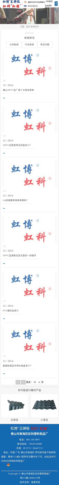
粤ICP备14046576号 (30, 478)
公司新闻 (14, 44)
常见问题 (44, 44)
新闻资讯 (35, 27)
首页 (28, 27)
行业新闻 (29, 44)
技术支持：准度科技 (30, 482)
